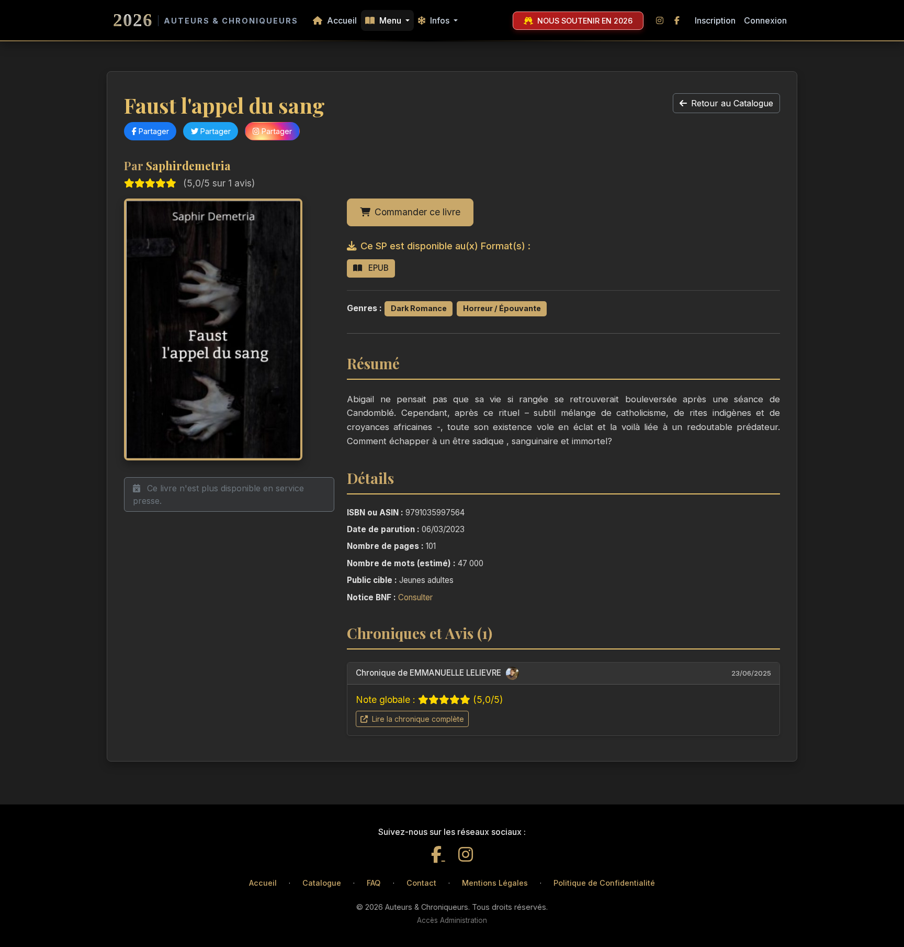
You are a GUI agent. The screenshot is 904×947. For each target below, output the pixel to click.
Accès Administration (452, 920)
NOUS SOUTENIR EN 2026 (583, 20)
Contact (421, 882)
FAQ (373, 882)
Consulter (415, 597)
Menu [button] (390, 20)
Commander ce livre (417, 211)
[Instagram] (465, 854)
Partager (153, 131)
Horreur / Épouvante (502, 308)
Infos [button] (439, 20)
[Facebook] (438, 854)
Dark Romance (419, 308)
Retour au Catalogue (732, 103)
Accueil (341, 20)
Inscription (715, 20)
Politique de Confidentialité (604, 882)
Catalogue (321, 882)
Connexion (765, 20)
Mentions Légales (495, 882)
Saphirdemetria (188, 165)
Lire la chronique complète (417, 718)
